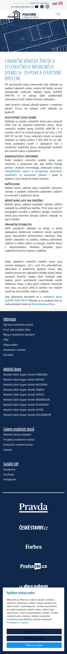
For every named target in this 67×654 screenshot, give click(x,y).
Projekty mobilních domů (18, 439)
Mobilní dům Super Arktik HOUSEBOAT (27, 415)
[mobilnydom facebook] (42, 6)
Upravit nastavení (34, 631)
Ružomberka (39, 304)
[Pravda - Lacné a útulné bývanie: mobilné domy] (33, 507)
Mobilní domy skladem (17, 434)
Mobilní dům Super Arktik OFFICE (23, 394)
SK (54, 3)
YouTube (8, 474)
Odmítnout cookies (34, 638)
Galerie (7, 449)
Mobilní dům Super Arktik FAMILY (24, 389)
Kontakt (8, 355)
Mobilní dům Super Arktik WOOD (23, 379)
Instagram (9, 479)
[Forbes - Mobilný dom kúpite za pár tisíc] (33, 547)
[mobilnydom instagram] (47, 6)
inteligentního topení (17, 171)
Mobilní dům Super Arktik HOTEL (23, 410)
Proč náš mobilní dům (16, 329)
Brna (52, 304)
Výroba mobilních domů (18, 324)
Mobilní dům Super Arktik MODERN (25, 384)
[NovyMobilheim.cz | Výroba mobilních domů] (23, 14)
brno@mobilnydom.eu (22, 6)
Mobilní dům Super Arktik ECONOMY (26, 404)
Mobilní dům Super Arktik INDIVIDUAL (26, 399)
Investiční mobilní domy (18, 444)
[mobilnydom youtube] (36, 6)
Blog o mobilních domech (19, 334)
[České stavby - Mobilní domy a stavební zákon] (33, 527)
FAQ (5, 339)
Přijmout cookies (34, 645)
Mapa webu (10, 344)
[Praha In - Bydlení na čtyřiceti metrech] (33, 566)
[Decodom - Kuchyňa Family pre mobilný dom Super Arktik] (33, 586)
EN (60, 3)
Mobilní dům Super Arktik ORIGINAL (25, 374)
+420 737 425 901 (39, 3)
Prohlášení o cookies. (18, 622)
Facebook (9, 469)
